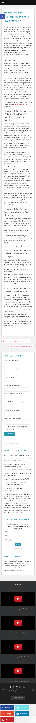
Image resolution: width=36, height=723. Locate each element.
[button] (2, 16)
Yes (8, 532)
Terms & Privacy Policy (11, 443)
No (8, 536)
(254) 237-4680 (18, 698)
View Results (18, 548)
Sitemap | (18, 692)
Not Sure (10, 540)
